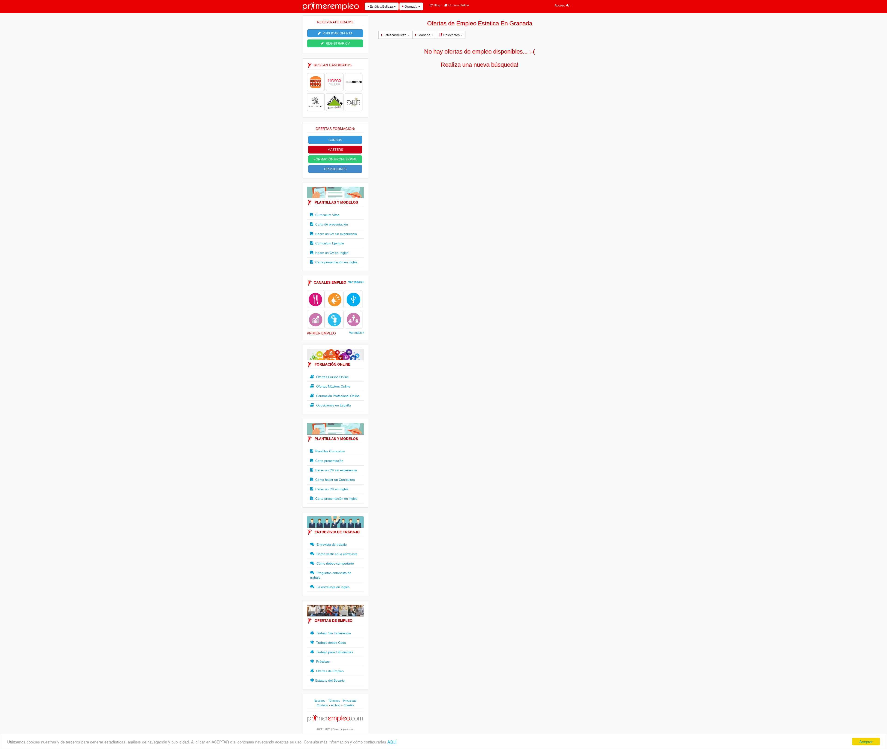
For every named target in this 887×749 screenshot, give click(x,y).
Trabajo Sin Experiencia (333, 633)
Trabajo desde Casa (330, 642)
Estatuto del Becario (330, 680)
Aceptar (866, 741)
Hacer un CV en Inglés (331, 253)
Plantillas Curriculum (329, 451)
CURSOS (335, 140)
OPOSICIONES (335, 169)
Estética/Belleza (381, 6)
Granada (411, 6)
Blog (437, 5)
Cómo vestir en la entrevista (336, 554)
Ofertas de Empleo (329, 671)
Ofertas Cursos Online (332, 377)
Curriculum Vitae (327, 215)
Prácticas (322, 661)
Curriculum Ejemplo (329, 243)
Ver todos (355, 282)
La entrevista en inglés (332, 587)
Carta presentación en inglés (335, 262)
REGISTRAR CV (337, 43)
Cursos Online (458, 5)
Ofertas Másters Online (332, 386)
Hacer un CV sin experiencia (335, 234)
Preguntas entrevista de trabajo (330, 575)
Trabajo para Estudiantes (334, 652)
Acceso (560, 5)
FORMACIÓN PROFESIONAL (335, 159)
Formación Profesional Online (337, 396)
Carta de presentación (331, 224)
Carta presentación (328, 461)
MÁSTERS (335, 149)
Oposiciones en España (333, 405)
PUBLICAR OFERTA (337, 33)
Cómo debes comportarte (335, 563)
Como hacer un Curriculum (334, 479)
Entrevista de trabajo (331, 544)
